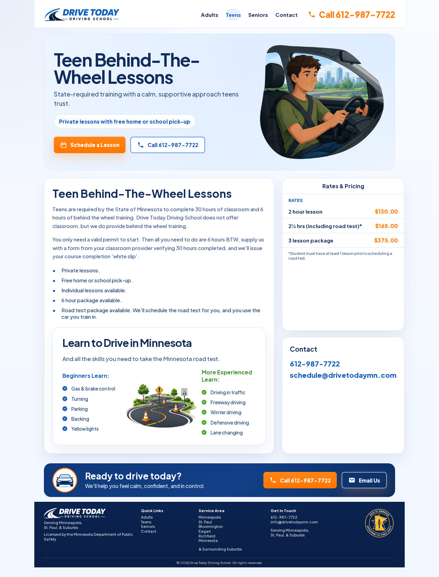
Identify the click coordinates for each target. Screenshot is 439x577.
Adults (209, 14)
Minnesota (208, 540)
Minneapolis (210, 517)
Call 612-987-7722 (357, 14)
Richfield (207, 536)
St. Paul (205, 522)
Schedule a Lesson (94, 145)
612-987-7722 (315, 363)
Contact (286, 14)
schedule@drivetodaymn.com (343, 375)
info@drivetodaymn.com (294, 522)
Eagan (205, 531)
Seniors (258, 14)
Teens (233, 14)
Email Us (369, 480)
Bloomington (211, 526)
